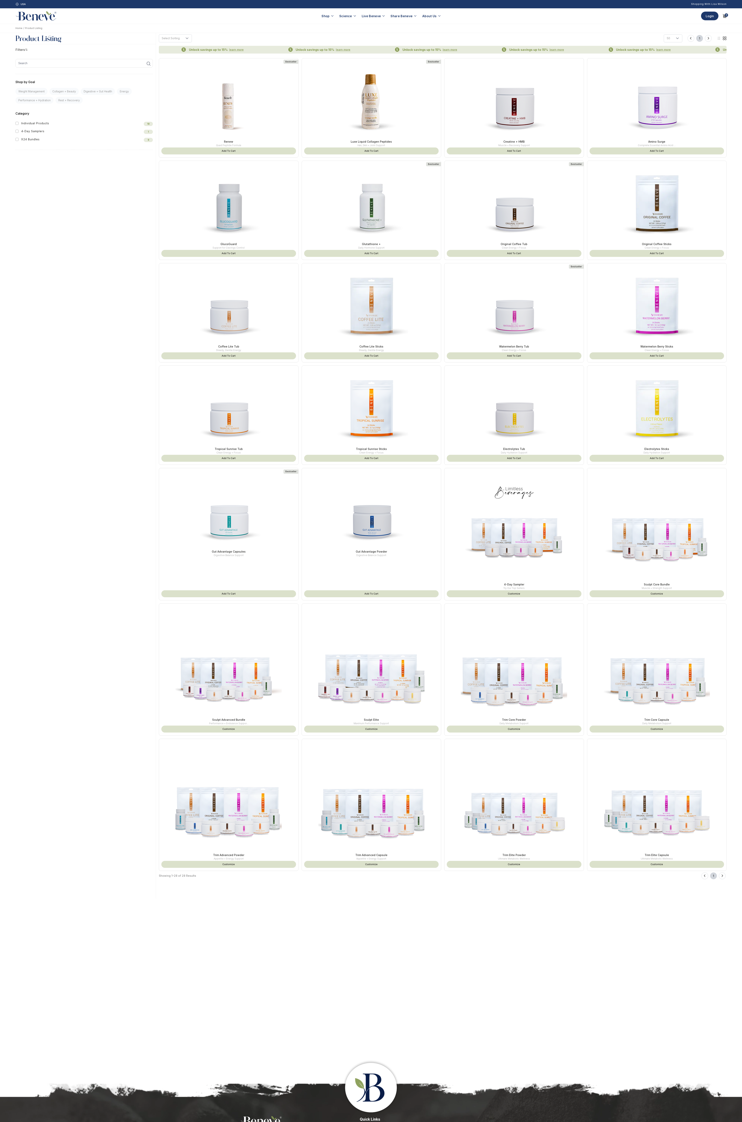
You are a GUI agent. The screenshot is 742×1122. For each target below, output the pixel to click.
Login (710, 16)
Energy (124, 91)
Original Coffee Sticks (656, 244)
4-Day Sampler (514, 584)
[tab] (719, 38)
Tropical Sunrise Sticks (371, 449)
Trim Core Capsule (656, 719)
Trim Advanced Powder (228, 855)
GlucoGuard (228, 244)
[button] (187, 38)
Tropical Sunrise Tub (229, 449)
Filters (20, 50)
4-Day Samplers (32, 131)
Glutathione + (371, 244)
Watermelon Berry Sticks (656, 346)
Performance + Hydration (34, 100)
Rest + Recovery (69, 100)
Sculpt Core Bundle (657, 584)
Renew (228, 141)
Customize (514, 593)
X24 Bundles (30, 139)
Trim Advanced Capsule (371, 855)
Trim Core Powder (514, 719)
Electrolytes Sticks (656, 449)
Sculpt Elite (371, 719)
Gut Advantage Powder (371, 551)
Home (18, 28)
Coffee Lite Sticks (371, 346)
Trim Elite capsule (657, 855)
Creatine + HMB (514, 141)
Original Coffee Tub (514, 244)
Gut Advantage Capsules (229, 551)
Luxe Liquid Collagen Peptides (371, 141)
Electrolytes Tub (514, 449)
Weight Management (31, 91)
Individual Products (35, 123)
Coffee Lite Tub (228, 346)
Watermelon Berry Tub (514, 346)
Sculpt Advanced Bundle (228, 719)
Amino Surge (656, 141)
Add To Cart (229, 150)
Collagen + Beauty (64, 91)
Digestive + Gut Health (98, 91)
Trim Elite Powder (514, 855)
